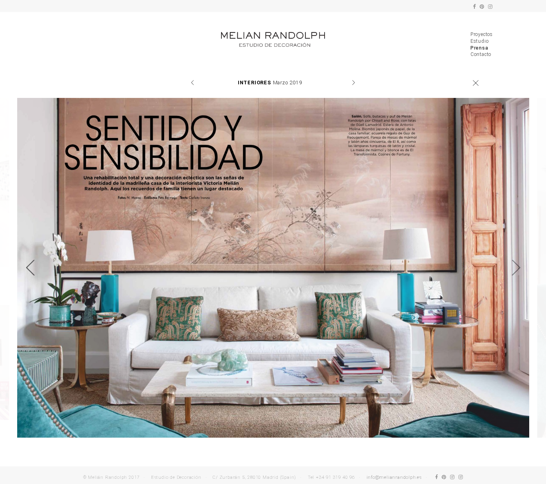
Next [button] (516, 268)
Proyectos (481, 34)
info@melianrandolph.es (394, 477)
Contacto (480, 54)
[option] (273, 268)
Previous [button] (30, 268)
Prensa (479, 48)
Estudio (479, 41)
